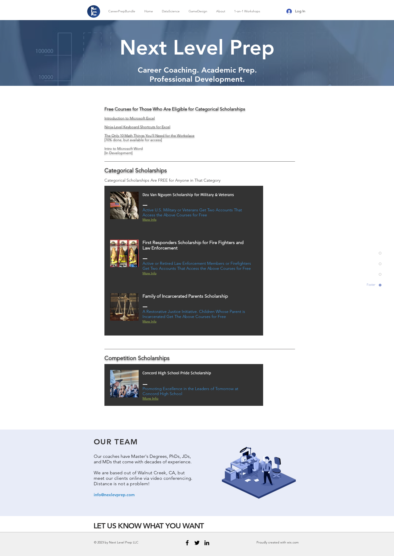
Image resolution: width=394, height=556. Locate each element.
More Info (150, 398)
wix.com (293, 542)
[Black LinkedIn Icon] (206, 542)
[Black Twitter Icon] (197, 542)
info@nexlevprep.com (114, 494)
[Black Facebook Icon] (187, 542)
